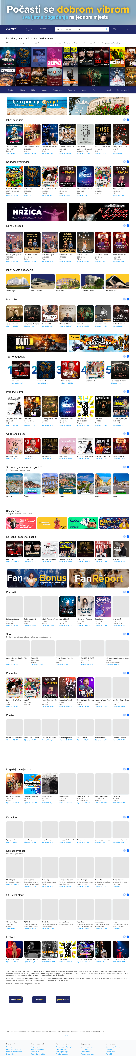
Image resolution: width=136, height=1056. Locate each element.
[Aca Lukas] (70, 57)
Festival (10, 937)
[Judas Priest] (23, 57)
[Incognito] (86, 57)
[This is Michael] (8, 57)
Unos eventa (86, 1052)
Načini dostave (61, 1049)
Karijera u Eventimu (13, 1049)
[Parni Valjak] (117, 77)
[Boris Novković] (39, 77)
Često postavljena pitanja (65, 1047)
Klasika (10, 715)
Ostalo (84, 90)
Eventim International (14, 1052)
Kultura (22, 90)
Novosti (108, 90)
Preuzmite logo (86, 1049)
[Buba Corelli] (55, 57)
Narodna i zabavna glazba (21, 536)
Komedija (11, 673)
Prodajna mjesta (62, 1054)
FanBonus (71, 90)
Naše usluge (10, 1054)
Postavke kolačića (38, 1054)
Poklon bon (57, 90)
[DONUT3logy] (102, 57)
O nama (9, 1047)
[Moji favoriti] (120, 28)
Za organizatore (123, 90)
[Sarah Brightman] (86, 77)
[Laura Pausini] (117, 57)
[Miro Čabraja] (102, 77)
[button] (33, 66)
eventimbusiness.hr (88, 1047)
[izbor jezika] (114, 29)
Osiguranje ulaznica (113, 1047)
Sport (44, 90)
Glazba (10, 90)
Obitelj (33, 90)
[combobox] (80, 29)
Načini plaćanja (62, 1052)
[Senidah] (62, 77)
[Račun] (127, 29)
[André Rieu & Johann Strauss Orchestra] (23, 77)
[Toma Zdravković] (39, 57)
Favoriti (95, 90)
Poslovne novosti (87, 1054)
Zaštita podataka (37, 1049)
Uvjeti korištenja (37, 1047)
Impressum (35, 1052)
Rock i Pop (12, 299)
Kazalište (11, 817)
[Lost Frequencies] (8, 77)
